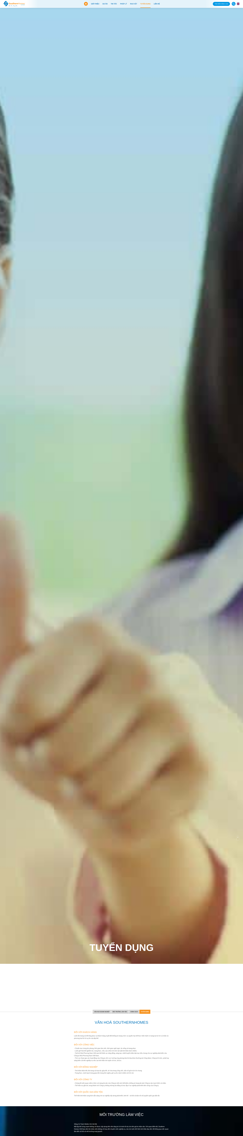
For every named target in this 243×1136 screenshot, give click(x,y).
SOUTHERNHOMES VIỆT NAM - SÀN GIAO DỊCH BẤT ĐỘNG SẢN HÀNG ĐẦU (86, 4)
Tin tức (114, 4)
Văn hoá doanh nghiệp (102, 956)
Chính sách (134, 956)
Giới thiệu (95, 4)
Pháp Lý (123, 4)
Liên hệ (157, 4)
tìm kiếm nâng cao (221, 4)
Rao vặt (133, 4)
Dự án (105, 4)
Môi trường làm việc (120, 956)
